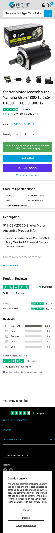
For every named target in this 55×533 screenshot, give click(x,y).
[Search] (48, 13)
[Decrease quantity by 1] (17, 134)
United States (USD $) (14, 455)
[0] (49, 5)
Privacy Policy (40, 501)
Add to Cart (27, 158)
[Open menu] (4, 5)
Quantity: (7, 134)
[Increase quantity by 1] (33, 134)
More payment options (27, 175)
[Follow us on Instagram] (11, 470)
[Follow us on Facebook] (5, 470)
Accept (26, 510)
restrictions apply (31, 148)
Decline (26, 517)
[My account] (43, 5)
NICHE (6, 114)
